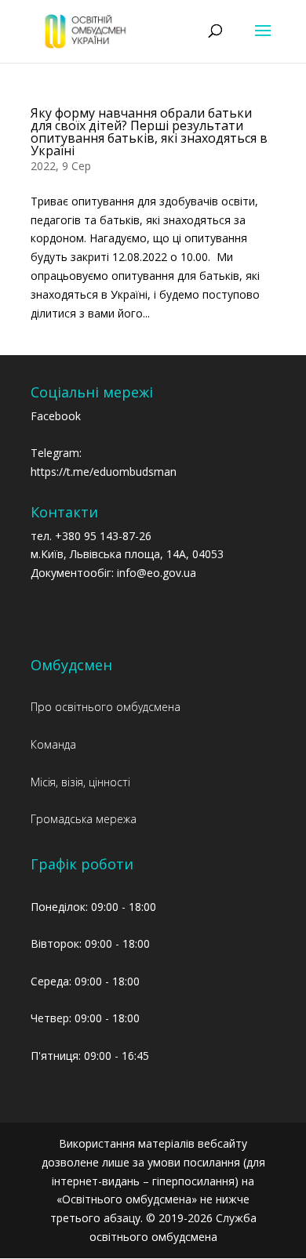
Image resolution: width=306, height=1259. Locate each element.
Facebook (56, 415)
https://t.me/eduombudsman (104, 471)
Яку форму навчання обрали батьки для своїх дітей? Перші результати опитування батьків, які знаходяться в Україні (149, 131)
